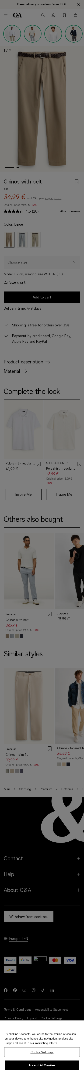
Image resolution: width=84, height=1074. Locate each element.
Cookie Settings (42, 1052)
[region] (42, 1047)
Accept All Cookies (42, 1065)
